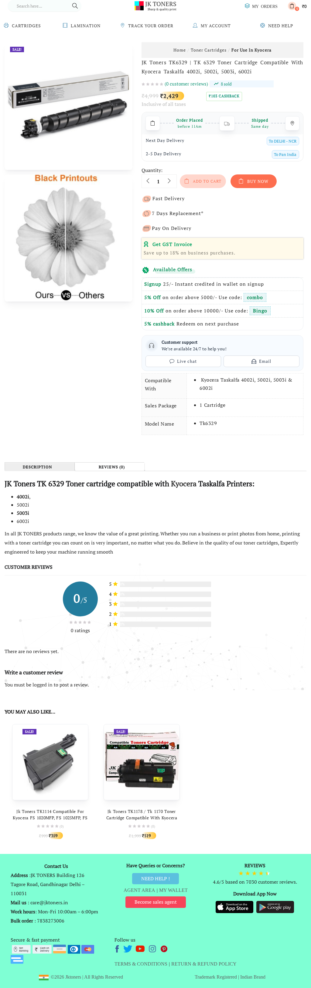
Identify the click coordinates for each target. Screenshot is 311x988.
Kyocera (184, 483)
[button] (297, 6)
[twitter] (129, 948)
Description (37, 467)
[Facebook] (117, 948)
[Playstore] (275, 906)
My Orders (265, 6)
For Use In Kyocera (251, 50)
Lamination (86, 26)
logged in (42, 684)
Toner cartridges (209, 50)
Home (179, 50)
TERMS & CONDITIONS (140, 963)
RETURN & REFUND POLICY (204, 963)
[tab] (39, 466)
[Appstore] (235, 906)
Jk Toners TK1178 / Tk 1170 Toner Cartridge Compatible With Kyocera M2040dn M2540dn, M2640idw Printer (142, 817)
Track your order (150, 26)
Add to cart (207, 181)
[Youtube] (141, 948)
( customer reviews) (186, 83)
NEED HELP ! (155, 878)
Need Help (280, 26)
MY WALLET (173, 890)
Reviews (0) (112, 467)
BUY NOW (257, 181)
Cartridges (26, 26)
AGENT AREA (139, 890)
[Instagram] (153, 948)
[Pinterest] (164, 948)
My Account (216, 26)
